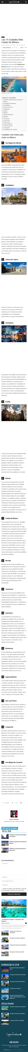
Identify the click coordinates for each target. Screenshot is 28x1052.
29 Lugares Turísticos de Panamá (17, 1006)
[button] (2, 2)
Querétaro (7, 120)
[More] (21, 802)
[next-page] (5, 855)
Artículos (3, 916)
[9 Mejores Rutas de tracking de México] (5, 843)
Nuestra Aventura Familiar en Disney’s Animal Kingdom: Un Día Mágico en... (17, 997)
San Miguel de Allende (9, 103)
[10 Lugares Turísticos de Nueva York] (5, 969)
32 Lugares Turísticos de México (17, 938)
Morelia (5, 116)
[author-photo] (14, 817)
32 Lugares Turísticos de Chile (17, 952)
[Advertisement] (14, 19)
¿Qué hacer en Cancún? (15, 988)
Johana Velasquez (7, 47)
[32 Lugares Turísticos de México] (5, 939)
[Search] (26, 2)
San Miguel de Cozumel (10, 129)
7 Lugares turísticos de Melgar (17, 1020)
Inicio (2, 34)
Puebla (5, 111)
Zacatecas (6, 118)
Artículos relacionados (9, 828)
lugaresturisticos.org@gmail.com (17, 1049)
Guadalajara (6, 105)
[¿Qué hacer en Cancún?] (5, 990)
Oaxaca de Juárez (8, 107)
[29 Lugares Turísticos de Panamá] (5, 1008)
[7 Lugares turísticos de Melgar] (5, 1022)
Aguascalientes (8, 124)
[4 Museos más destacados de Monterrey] (5, 850)
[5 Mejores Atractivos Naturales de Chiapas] (5, 836)
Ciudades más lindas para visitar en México (13, 100)
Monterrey (7, 122)
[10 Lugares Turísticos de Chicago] (5, 976)
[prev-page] (2, 855)
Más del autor (6, 831)
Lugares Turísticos (5, 923)
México (6, 34)
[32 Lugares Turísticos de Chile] (5, 953)
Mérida (5, 112)
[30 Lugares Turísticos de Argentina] (5, 946)
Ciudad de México (8, 114)
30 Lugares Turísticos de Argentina (18, 945)
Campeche (7, 127)
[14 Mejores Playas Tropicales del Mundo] (14, 908)
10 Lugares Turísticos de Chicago (18, 974)
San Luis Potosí (8, 125)
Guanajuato (6, 109)
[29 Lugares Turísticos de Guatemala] (5, 933)
